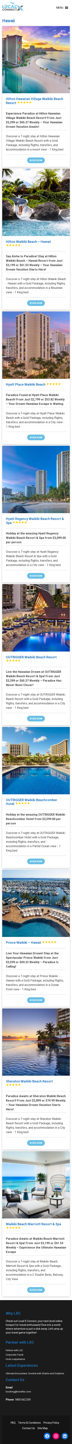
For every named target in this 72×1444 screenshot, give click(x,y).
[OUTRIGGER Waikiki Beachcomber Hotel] (36, 760)
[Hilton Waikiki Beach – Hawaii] (36, 202)
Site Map (42, 1428)
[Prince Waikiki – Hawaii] (36, 903)
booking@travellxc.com (18, 1391)
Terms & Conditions (29, 1422)
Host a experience (15, 1359)
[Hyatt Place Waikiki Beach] (36, 345)
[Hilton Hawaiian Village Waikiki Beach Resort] (36, 59)
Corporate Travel (14, 1354)
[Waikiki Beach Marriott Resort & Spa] (36, 1185)
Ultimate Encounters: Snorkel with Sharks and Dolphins (35, 1373)
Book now (36, 160)
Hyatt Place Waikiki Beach (33, 384)
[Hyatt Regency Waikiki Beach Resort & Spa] (36, 479)
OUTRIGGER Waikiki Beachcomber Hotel (31, 802)
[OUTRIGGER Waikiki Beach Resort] (36, 618)
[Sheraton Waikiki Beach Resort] (36, 1042)
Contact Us (28, 1428)
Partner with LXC (14, 1350)
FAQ (13, 1422)
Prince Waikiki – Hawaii (31, 942)
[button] (59, 7)
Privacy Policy (51, 1422)
